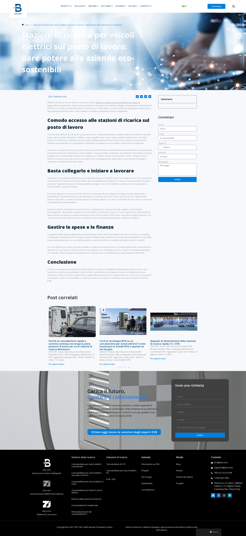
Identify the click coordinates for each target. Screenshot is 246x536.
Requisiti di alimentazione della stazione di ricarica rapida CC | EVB (173, 342)
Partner (92, 6)
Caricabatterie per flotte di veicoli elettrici (86, 491)
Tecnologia (146, 477)
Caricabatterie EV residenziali (84, 505)
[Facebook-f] (219, 495)
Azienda (162, 152)
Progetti (144, 470)
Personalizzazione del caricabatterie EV (81, 513)
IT (186, 6)
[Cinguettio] (213, 495)
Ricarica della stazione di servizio (86, 499)
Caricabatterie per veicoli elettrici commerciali (86, 465)
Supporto (145, 6)
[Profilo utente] (224, 495)
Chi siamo (119, 6)
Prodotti (65, 6)
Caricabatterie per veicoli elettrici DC (121, 471)
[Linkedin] (230, 495)
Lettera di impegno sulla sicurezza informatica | (164, 527)
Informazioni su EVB (150, 464)
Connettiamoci (148, 490)
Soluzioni (79, 6)
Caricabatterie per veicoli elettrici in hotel (87, 482)
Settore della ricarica (83, 457)
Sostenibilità (146, 483)
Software (106, 6)
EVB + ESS (110, 479)
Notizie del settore (184, 477)
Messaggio (163, 162)
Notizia (132, 6)
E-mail (161, 134)
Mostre (179, 470)
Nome (161, 125)
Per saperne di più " (57, 364)
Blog (178, 464)
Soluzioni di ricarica (116, 457)
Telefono (162, 143)
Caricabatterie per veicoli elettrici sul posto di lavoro (86, 474)
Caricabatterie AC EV (115, 464)
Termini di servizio (133, 527)
